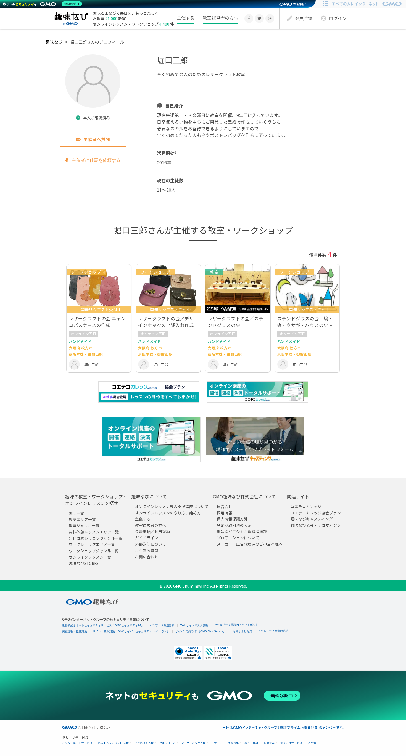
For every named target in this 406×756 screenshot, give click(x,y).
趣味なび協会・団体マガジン (316, 525)
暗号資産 (269, 743)
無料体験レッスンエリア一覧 (94, 532)
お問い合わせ (146, 556)
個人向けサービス (291, 743)
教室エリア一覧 (82, 519)
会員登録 (304, 18)
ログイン (338, 18)
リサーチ (216, 743)
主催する (185, 17)
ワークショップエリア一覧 (92, 544)
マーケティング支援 (193, 743)
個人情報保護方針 (232, 519)
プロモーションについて (238, 538)
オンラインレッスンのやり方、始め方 (168, 513)
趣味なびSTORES (84, 563)
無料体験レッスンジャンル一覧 (96, 538)
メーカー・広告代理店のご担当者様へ (250, 544)
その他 (312, 743)
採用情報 (224, 513)
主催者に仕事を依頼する (95, 160)
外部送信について (150, 544)
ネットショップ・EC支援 (113, 743)
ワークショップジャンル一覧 (94, 550)
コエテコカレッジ (306, 506)
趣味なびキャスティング (312, 519)
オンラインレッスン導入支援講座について (172, 506)
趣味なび (54, 42)
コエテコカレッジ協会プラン (316, 513)
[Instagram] (269, 18)
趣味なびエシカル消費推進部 (242, 531)
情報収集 (233, 743)
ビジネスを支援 (144, 743)
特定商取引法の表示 (234, 525)
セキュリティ (167, 743)
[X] (259, 18)
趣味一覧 (76, 513)
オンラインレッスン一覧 (90, 557)
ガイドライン (146, 538)
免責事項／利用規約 (152, 531)
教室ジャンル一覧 (84, 525)
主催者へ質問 (96, 139)
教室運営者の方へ (220, 17)
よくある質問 (146, 550)
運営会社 (224, 506)
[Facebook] (248, 18)
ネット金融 (251, 743)
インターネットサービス (77, 743)
